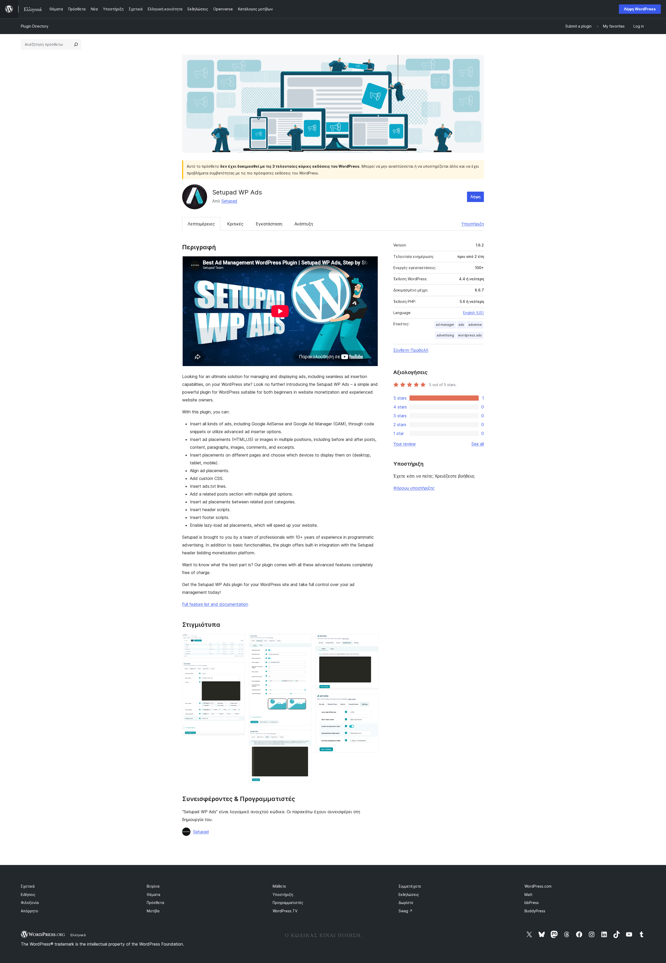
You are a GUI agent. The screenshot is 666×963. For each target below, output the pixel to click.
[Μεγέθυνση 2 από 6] (237, 669)
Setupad (229, 201)
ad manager (445, 325)
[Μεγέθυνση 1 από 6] (237, 640)
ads (461, 325)
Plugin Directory (34, 26)
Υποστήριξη (472, 223)
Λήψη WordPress (640, 9)
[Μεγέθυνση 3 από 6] (304, 640)
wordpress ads (470, 335)
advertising (445, 335)
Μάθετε (279, 886)
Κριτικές (235, 223)
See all (477, 443)
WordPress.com (538, 886)
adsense (475, 325)
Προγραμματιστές (288, 902)
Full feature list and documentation (215, 604)
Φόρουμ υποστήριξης (414, 488)
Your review (404, 443)
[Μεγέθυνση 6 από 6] (371, 700)
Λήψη (475, 196)
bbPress (531, 902)
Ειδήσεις (28, 894)
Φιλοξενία (30, 902)
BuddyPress (534, 911)
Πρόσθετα (155, 902)
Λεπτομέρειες (201, 223)
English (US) (473, 312)
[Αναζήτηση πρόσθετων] (76, 44)
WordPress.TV (285, 911)
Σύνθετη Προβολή (410, 350)
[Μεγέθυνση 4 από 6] (304, 736)
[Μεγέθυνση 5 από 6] (371, 640)
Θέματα (153, 894)
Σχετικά (28, 886)
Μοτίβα (153, 911)
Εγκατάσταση (269, 223)
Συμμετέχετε (410, 886)
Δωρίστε (406, 902)
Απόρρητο (29, 911)
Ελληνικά (78, 935)
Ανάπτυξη (303, 223)
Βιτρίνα (153, 886)
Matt (528, 894)
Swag (406, 911)
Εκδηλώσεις (409, 894)
